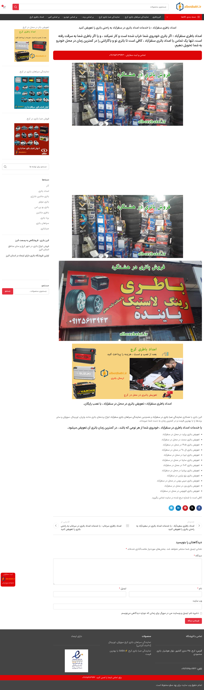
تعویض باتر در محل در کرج (36, 27)
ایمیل (122, 588)
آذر (47, 186)
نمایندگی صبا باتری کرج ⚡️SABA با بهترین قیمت (130, 652)
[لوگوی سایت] (189, 7)
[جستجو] (15, 7)
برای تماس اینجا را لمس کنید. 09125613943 (102, 677)
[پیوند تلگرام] (171, 508)
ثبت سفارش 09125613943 (8, 579)
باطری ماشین (42, 212)
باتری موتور (44, 202)
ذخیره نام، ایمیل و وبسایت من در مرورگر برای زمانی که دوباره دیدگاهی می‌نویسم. (160, 613)
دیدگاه (198, 556)
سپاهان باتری (42, 223)
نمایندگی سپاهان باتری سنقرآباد (125, 417)
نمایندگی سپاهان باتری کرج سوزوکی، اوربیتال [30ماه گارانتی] (129, 644)
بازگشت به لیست (127, 525)
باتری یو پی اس (41, 207)
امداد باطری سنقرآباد (188, 36)
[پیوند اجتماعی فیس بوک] (199, 508)
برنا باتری (45, 218)
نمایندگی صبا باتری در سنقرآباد (167, 417)
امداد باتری (43, 191)
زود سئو (173, 685)
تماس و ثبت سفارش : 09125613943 (127, 55)
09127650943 (189, 669)
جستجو (45, 285)
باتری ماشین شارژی (40, 196)
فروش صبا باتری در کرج (38, 119)
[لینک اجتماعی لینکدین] (178, 508)
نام (199, 588)
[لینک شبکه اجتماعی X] (192, 508)
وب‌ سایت (197, 601)
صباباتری (45, 229)
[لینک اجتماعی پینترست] (185, 508)
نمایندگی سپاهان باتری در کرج (34, 72)
